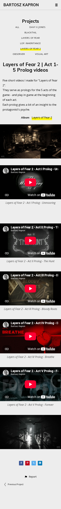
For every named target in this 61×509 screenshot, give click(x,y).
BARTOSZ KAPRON (21, 5)
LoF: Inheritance (30, 43)
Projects (30, 21)
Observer (19, 54)
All (17, 27)
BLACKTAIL (31, 32)
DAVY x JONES (37, 27)
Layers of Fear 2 (30, 48)
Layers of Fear (30, 37)
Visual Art (41, 54)
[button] (30, 476)
